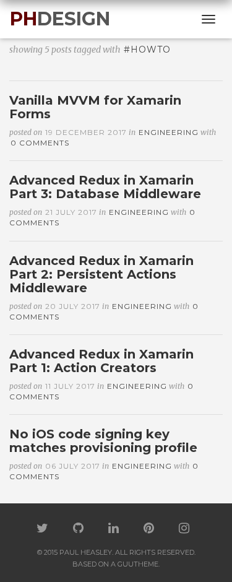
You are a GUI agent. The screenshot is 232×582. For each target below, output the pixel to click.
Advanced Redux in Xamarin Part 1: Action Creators (101, 361)
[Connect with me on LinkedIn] (113, 529)
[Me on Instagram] (184, 529)
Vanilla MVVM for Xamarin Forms (95, 107)
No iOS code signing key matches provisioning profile (103, 441)
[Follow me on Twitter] (42, 529)
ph (60, 18)
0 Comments (40, 142)
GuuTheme (138, 564)
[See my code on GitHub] (78, 529)
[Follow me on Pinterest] (149, 529)
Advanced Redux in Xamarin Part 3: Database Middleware (105, 187)
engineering (169, 132)
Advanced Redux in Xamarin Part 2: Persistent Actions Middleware (101, 274)
